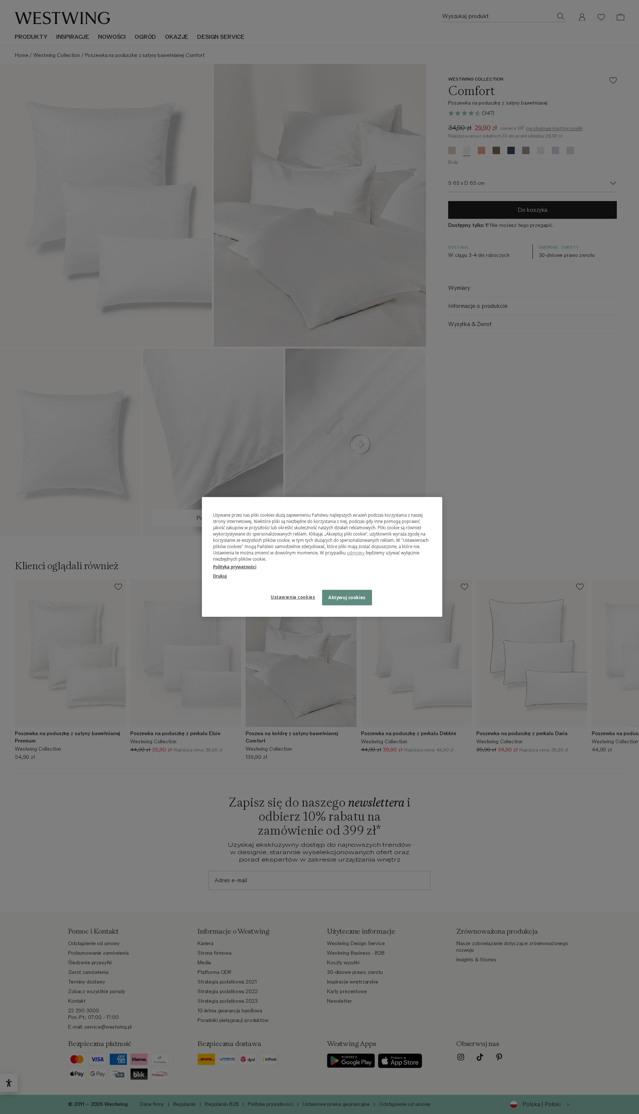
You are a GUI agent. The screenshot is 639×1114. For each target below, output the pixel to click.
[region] (322, 557)
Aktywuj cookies (347, 597)
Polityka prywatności (234, 567)
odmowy (356, 553)
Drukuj (220, 576)
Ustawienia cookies (293, 597)
